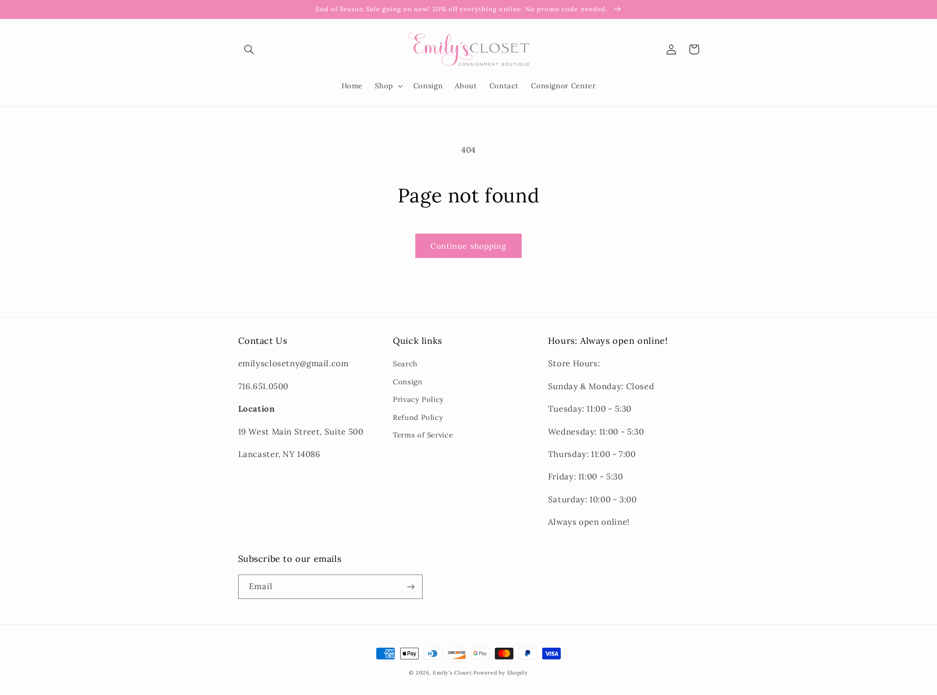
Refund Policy (418, 417)
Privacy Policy (418, 399)
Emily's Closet (452, 672)
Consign (407, 381)
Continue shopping (468, 246)
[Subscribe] (410, 586)
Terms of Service (423, 434)
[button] (249, 49)
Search (405, 363)
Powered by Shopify (500, 672)
